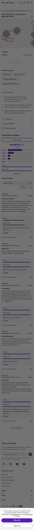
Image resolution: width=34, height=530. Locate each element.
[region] (17, 519)
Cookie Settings (15, 514)
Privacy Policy (28, 514)
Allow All (17, 520)
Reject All (17, 526)
